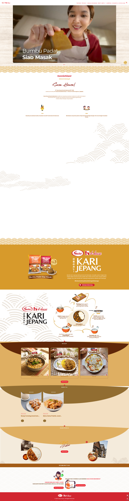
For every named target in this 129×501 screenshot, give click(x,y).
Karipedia (108, 3)
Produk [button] (84, 3)
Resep (99, 3)
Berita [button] (103, 3)
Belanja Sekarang (92, 3)
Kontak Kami (121, 3)
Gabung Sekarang (58, 487)
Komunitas (115, 3)
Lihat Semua (65, 381)
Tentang (78, 3)
